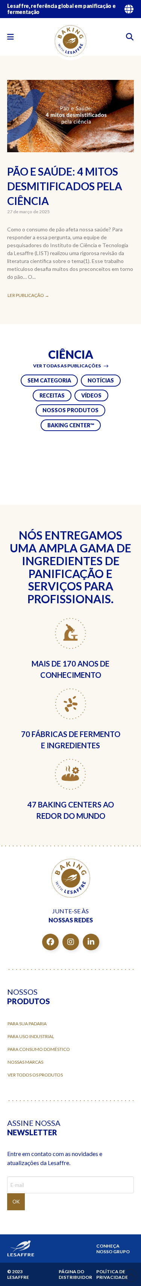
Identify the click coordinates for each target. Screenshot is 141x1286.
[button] (10, 37)
